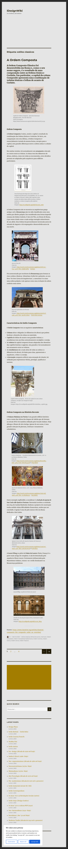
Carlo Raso (35, 548)
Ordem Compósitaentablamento (23, 638)
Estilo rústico (13, 746)
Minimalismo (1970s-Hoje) (18, 771)
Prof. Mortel (35, 462)
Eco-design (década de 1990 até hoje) (22, 751)
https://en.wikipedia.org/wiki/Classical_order (31, 205)
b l (10, 637)
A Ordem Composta (22, 60)
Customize (11, 841)
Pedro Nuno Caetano (36, 315)
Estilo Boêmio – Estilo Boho (18, 732)
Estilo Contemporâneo (16, 791)
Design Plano (13, 727)
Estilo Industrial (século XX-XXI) (20, 786)
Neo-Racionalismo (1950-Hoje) (20, 810)
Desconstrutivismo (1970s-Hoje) (20, 766)
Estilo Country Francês (16, 737)
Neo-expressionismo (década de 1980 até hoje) (25, 761)
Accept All (34, 841)
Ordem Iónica (15, 640)
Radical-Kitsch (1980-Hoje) (18, 756)
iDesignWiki (15, 10)
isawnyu (32, 269)
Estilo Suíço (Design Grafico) (19, 801)
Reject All (23, 841)
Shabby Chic (13, 741)
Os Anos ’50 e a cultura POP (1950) (21, 805)
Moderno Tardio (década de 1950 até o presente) (26, 820)
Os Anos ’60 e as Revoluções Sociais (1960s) (24, 796)
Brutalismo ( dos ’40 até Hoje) (19, 815)
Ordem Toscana (24, 640)
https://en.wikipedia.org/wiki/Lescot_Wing (30, 621)
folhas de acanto (35, 637)
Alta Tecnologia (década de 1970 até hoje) (23, 776)
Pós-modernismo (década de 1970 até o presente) (26, 781)
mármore (43, 637)
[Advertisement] (34, 29)
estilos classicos (25, 637)
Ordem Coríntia (37, 638)
